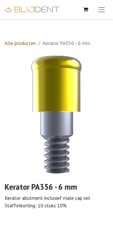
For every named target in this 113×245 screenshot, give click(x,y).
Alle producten (20, 43)
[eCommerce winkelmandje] (85, 9)
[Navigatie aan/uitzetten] (102, 10)
